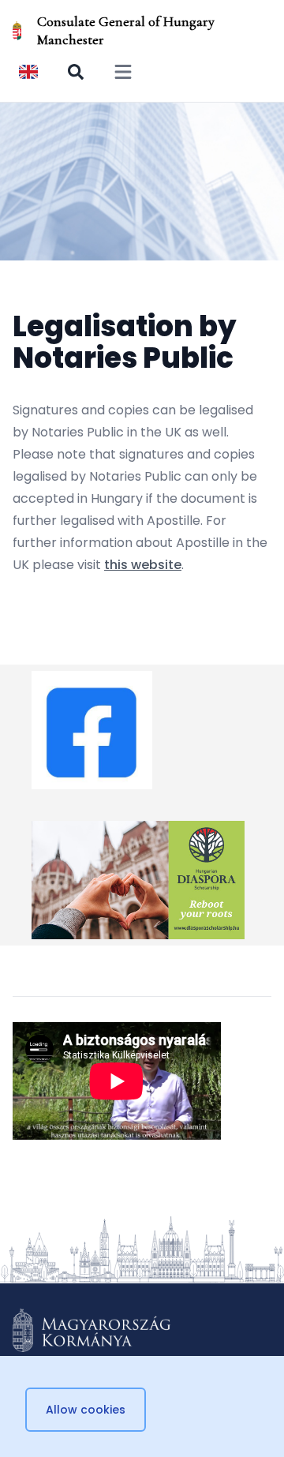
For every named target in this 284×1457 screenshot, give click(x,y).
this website (142, 565)
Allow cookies (85, 1410)
